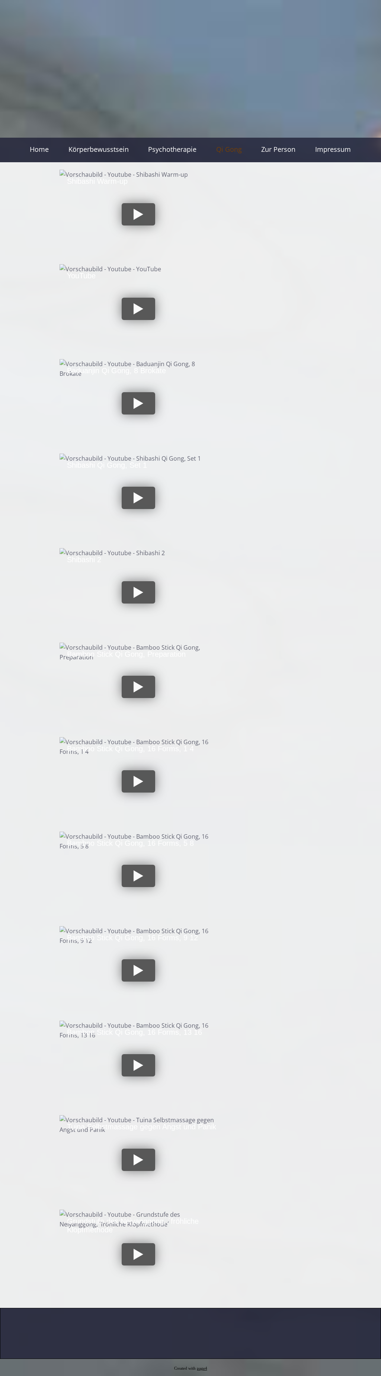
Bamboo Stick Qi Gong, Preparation (126, 654)
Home (39, 149)
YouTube (81, 276)
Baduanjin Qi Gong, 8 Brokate (116, 371)
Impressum (333, 149)
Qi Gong (229, 149)
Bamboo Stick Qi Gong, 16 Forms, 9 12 (132, 938)
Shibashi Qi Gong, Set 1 (107, 465)
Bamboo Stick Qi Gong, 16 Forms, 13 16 (134, 1032)
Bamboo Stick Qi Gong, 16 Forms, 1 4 (130, 749)
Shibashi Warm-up (97, 181)
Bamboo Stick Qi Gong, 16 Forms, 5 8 (130, 843)
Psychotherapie (172, 149)
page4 (202, 1368)
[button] (139, 214)
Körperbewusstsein (98, 149)
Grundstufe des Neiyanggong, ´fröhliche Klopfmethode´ (133, 1225)
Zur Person (278, 149)
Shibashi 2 (84, 560)
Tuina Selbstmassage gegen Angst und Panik (141, 1127)
